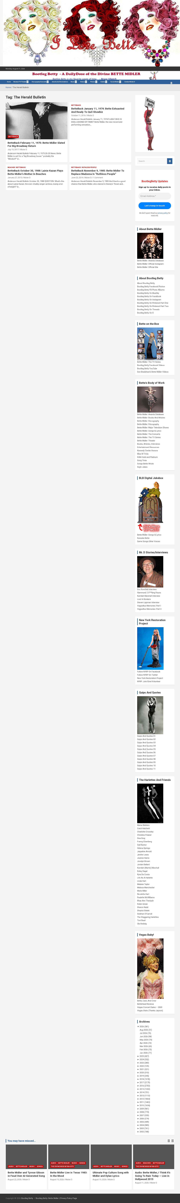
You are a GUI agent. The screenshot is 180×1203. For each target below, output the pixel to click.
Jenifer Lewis (143, 855)
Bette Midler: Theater (146, 441)
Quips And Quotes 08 (146, 759)
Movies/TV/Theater (19, 82)
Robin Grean (142, 904)
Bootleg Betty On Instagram (149, 299)
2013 (142, 1095)
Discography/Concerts (39, 82)
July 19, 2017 (13, 150)
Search (169, 161)
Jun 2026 (144, 1036)
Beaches (11, 167)
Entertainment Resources (148, 447)
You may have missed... (22, 1140)
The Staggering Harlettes (148, 917)
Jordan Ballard (143, 864)
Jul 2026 (143, 1033)
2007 (142, 1115)
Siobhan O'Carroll (144, 914)
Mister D (23, 150)
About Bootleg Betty (146, 283)
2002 (142, 1132)
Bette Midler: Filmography (148, 424)
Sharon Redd (142, 907)
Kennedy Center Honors (147, 450)
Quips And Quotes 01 (146, 736)
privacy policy (163, 213)
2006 (142, 1118)
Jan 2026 (144, 1053)
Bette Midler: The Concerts (148, 434)
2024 (142, 1059)
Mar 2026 (144, 1046)
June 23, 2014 (77, 178)
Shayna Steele (143, 910)
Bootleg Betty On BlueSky (148, 293)
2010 (142, 1105)
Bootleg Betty (27, 1198)
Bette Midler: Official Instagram (150, 264)
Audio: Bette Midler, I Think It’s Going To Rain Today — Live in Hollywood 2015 (152, 1176)
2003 (142, 1128)
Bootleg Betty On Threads (148, 309)
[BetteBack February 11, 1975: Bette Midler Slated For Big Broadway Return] (37, 120)
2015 (142, 1089)
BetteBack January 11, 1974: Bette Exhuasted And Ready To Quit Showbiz (97, 110)
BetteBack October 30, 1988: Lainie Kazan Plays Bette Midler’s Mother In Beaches (35, 172)
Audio (11, 1166)
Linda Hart (141, 881)
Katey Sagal (142, 871)
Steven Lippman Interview (148, 602)
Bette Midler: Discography (148, 421)
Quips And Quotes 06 (146, 752)
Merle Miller (142, 891)
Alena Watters (143, 825)
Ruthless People (89, 167)
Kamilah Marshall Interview (148, 596)
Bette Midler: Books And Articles (151, 418)
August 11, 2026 (142, 1183)
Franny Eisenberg (144, 841)
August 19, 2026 (57, 1179)
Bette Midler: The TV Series (149, 362)
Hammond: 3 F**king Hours (149, 592)
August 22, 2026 (14, 1179)
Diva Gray (141, 838)
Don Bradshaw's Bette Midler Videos (152, 372)
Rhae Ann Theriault (145, 901)
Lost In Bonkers (144, 599)
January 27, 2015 (15, 178)
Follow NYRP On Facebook (148, 671)
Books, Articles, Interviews (148, 444)
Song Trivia (142, 460)
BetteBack (13, 136)
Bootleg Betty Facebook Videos (151, 365)
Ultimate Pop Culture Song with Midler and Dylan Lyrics (111, 1174)
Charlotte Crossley (145, 832)
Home (9, 82)
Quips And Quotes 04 (146, 746)
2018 (142, 1079)
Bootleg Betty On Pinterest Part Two (153, 306)
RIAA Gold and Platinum (147, 457)
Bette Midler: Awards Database (150, 260)
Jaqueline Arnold (144, 851)
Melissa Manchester (146, 887)
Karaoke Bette (143, 538)
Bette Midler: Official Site (147, 267)
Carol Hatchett (143, 828)
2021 (142, 1069)
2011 (142, 1102)
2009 (142, 1109)
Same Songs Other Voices (148, 541)
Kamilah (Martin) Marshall (148, 868)
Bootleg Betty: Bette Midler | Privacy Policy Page (56, 1198)
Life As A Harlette (145, 878)
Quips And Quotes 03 (146, 742)
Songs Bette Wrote (145, 464)
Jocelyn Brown (143, 861)
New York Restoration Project (150, 678)
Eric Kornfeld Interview (147, 589)
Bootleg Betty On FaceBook (149, 296)
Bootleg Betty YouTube (147, 368)
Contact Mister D (129, 82)
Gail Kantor (142, 845)
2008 (142, 1112)
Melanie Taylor (143, 884)
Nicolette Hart (143, 894)
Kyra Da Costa (143, 874)
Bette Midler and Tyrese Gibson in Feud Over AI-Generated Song (26, 1174)
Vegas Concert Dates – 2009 (149, 1007)
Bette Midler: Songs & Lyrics (149, 431)
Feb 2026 (144, 1049)
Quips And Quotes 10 (146, 765)
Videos (82, 82)
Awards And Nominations (60, 82)
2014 (142, 1092)
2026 (142, 1026)
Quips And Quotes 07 (146, 756)
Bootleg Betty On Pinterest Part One (152, 303)
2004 (142, 1125)
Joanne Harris (143, 858)
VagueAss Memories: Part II (149, 609)
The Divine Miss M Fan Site (62, 1166)
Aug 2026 (144, 1030)
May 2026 (144, 1040)
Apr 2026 (144, 1043)
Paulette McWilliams (146, 897)
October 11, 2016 (78, 115)
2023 (142, 1063)
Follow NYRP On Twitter (147, 675)
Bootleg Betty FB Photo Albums (151, 290)
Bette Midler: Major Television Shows (153, 427)
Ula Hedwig (142, 924)
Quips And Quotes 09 (146, 762)
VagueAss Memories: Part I (149, 606)
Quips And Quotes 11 (146, 769)
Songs (40, 1166)
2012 (142, 1099)
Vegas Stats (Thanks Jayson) (150, 1010)
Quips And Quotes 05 (146, 749)
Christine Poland (144, 835)
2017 (142, 1082)
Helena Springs (143, 848)
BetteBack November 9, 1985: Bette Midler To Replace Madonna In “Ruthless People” (97, 172)
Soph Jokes (142, 467)
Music (73, 82)
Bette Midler (21, 1166)
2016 (142, 1086)
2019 (142, 1076)
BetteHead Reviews (145, 1004)
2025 (142, 1056)
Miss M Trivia (142, 454)
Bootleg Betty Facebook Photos (151, 286)
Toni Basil (141, 920)
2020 (142, 1072)
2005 (142, 1122)
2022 (142, 1066)
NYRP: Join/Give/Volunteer (148, 681)
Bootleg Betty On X (145, 313)
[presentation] (169, 1141)
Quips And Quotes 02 (146, 739)
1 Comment (98, 178)
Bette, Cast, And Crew (146, 1001)
